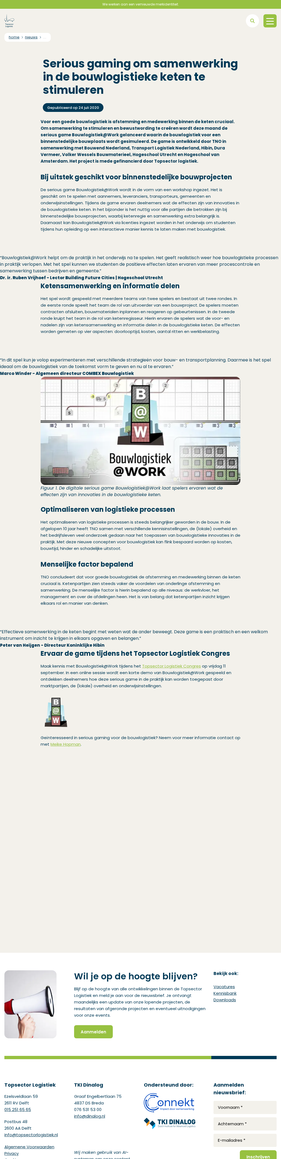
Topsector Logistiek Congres (171, 666)
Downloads (224, 1000)
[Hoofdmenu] (270, 20)
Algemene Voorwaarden (29, 1147)
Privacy (11, 1153)
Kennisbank (225, 993)
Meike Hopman (65, 744)
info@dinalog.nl (89, 1116)
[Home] (9, 20)
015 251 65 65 (17, 1109)
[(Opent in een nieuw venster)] (169, 1102)
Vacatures (224, 987)
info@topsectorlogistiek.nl (31, 1135)
